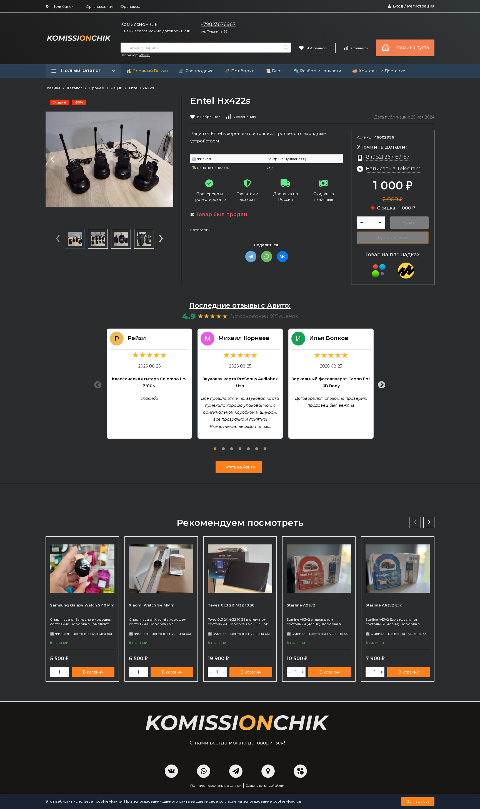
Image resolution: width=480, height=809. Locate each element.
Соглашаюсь (418, 801)
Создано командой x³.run (265, 786)
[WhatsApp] (266, 256)
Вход (398, 6)
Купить (409, 222)
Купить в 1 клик (393, 237)
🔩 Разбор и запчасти (317, 70)
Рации (116, 88)
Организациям (100, 6)
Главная (53, 88)
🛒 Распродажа (196, 70)
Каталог (74, 88)
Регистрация (420, 6)
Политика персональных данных (215, 786)
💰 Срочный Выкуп (147, 70)
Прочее (96, 88)
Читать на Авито (238, 467)
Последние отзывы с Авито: (240, 305)
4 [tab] (240, 445)
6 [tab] (256, 445)
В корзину (93, 672)
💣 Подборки (239, 70)
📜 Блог (274, 70)
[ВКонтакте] (282, 256)
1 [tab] (215, 445)
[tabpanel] (149, 384)
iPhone (144, 55)
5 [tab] (248, 445)
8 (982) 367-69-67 (387, 157)
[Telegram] (250, 256)
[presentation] (52, 160)
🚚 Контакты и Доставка (378, 70)
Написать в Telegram (393, 168)
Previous (96, 383)
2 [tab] (223, 445)
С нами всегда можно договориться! (155, 31)
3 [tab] (231, 445)
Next (380, 383)
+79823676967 (218, 24)
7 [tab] (265, 445)
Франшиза (130, 6)
